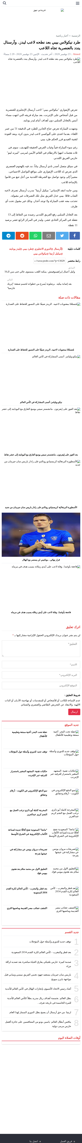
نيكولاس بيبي (40, 253)
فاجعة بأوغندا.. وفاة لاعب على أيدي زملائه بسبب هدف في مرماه (41, 612)
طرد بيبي (27, 248)
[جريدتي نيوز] (41, 19)
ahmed (76, 54)
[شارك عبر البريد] (48, 235)
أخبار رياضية (62, 35)
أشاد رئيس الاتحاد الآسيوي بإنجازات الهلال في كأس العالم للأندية (38, 988)
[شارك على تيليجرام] (8, 235)
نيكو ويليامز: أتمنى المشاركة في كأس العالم (41, 402)
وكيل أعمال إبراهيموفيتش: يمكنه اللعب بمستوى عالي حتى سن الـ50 (40, 269)
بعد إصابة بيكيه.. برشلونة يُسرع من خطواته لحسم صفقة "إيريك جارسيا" (39, 283)
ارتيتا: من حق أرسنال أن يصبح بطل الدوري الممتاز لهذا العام (40, 1012)
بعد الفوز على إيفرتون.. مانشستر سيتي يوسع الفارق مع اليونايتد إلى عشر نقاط (41, 454)
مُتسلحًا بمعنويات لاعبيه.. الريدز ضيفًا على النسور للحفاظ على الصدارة (41, 349)
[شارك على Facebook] (74, 235)
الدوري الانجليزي (43, 248)
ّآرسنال (57, 248)
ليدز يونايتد (14, 248)
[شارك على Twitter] (62, 235)
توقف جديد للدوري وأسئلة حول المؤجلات (28, 751)
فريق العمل (66, 1141)
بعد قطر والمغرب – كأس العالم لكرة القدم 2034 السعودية (41, 952)
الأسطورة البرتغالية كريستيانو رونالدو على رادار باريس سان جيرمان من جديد (41, 507)
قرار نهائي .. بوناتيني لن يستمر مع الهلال (41, 559)
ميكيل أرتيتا (55, 253)
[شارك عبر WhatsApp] (35, 235)
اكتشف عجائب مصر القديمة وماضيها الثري (27, 908)
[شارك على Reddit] (22, 235)
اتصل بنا (34, 1141)
